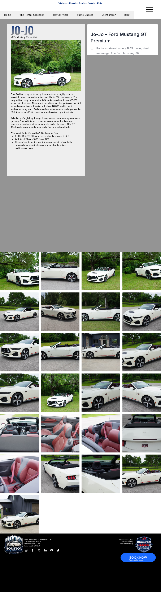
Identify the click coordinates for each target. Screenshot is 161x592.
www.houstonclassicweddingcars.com (38, 539)
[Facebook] (32, 550)
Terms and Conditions (136, 560)
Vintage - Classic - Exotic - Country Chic (80, 3)
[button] (61, 15)
